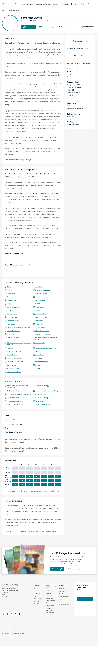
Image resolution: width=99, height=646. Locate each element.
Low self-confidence (42, 334)
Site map (37, 604)
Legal (61, 599)
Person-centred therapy (15, 404)
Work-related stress (14, 372)
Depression (11, 310)
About (61, 589)
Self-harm (38, 358)
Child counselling (13, 391)
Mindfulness (39, 401)
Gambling (38, 324)
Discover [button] (56, 4)
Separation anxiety (41, 362)
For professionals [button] (51, 586)
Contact (62, 594)
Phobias (38, 351)
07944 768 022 (87, 27)
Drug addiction (12, 317)
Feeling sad (11, 324)
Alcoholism (11, 293)
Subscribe (57, 569)
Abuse (9, 287)
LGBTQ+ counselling (42, 331)
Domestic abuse (41, 314)
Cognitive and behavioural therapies (47, 391)
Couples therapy (13, 398)
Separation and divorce (15, 362)
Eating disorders (41, 317)
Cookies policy (64, 597)
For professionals (87, 4)
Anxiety (9, 297)
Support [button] (37, 585)
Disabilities (39, 310)
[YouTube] (15, 613)
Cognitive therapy (41, 394)
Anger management (42, 293)
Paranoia (10, 348)
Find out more (73, 569)
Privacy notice (64, 604)
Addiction (38, 287)
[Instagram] (7, 613)
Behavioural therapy (42, 386)
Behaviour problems (42, 297)
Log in (48, 593)
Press (61, 602)
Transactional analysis (42, 404)
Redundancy (39, 355)
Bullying (9, 304)
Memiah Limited (19, 633)
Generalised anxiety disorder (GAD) (19, 327)
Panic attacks (40, 343)
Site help (37, 601)
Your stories (38, 598)
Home (4, 10)
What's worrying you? (43, 4)
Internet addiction (13, 331)
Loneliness (11, 334)
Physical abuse (12, 355)
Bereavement (11, 300)
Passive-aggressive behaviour (45, 348)
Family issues (39, 321)
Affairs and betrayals (42, 290)
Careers (63, 591)
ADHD (9, 290)
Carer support (40, 307)
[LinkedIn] (19, 613)
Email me (43, 27)
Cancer (37, 304)
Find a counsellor (28, 4)
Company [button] (62, 585)
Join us (48, 590)
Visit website (57, 27)
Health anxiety (40, 327)
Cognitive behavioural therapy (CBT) (19, 394)
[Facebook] (3, 613)
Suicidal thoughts (13, 368)
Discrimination (12, 314)
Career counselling (13, 307)
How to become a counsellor (50, 610)
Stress (37, 365)
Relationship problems (14, 358)
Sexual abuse (11, 365)
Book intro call (28, 27)
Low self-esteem (13, 338)
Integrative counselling (15, 401)
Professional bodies (50, 602)
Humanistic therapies (42, 398)
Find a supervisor (50, 597)
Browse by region (37, 595)
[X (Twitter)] (11, 613)
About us (65, 4)
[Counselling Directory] (11, 4)
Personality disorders (14, 351)
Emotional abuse (13, 321)
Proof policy (50, 605)
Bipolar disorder (40, 300)
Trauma (37, 368)
